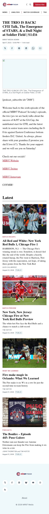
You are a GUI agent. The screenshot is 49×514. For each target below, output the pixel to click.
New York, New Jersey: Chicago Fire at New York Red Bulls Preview (18, 315)
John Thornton (10, 451)
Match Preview (9, 308)
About (24, 498)
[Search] (30, 5)
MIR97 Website (11, 160)
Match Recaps (9, 237)
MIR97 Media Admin (11, 40)
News (5, 12)
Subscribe (39, 4)
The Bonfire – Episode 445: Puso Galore (17, 436)
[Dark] (27, 4)
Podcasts (7, 430)
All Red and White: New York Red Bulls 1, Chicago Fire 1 (22, 242)
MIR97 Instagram (12, 176)
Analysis (15, 12)
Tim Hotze (7, 330)
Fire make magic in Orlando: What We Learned (21, 376)
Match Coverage (31, 12)
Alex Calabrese (10, 267)
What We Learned (10, 371)
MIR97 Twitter (10, 168)
